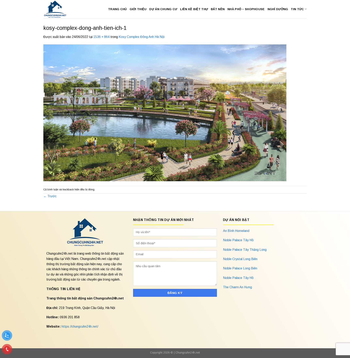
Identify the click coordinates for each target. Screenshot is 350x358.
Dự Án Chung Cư (163, 9)
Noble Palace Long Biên (240, 268)
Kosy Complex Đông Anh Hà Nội (141, 37)
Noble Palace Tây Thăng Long (245, 249)
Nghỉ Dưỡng (278, 9)
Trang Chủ (117, 9)
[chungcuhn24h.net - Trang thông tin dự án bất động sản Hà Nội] (57, 9)
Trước (50, 196)
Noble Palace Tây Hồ (238, 240)
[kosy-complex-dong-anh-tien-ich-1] (164, 112)
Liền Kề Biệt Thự (194, 9)
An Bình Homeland (236, 231)
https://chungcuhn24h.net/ (80, 326)
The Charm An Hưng (237, 287)
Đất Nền (218, 9)
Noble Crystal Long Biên (240, 259)
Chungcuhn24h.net (187, 352)
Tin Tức (297, 9)
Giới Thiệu (138, 9)
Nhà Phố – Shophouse (246, 9)
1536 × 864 (101, 37)
